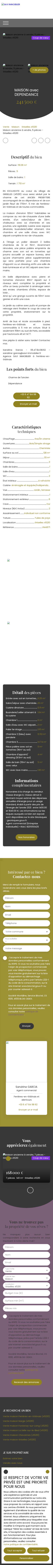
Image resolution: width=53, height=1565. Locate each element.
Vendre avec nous (12, 1463)
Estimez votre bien (12, 1458)
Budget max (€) (14, 1293)
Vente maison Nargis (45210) (18, 1421)
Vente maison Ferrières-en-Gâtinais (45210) (26, 1416)
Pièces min (11, 1308)
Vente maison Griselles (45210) (19, 1439)
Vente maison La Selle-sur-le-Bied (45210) (25, 1430)
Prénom (9, 898)
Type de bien (10, 1276)
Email (8, 915)
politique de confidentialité (23, 1013)
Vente (6, 126)
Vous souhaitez (11, 939)
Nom (7, 906)
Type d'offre (9, 1269)
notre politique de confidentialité (21, 1544)
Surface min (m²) (14, 1300)
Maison (15, 126)
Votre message (13, 948)
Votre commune (14, 931)
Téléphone (11, 923)
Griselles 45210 (29, 126)
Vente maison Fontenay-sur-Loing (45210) (25, 1425)
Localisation (9, 1284)
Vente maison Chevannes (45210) (21, 1435)
